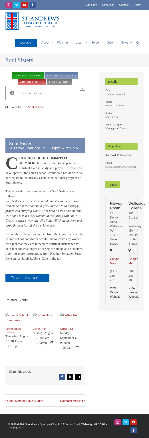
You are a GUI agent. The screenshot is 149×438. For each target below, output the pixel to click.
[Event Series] (52, 342)
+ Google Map (111, 258)
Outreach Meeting (71, 401)
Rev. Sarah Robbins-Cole (118, 155)
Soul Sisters (111, 117)
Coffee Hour (39, 328)
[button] (137, 43)
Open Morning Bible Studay (25, 401)
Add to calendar (28, 278)
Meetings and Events (116, 128)
